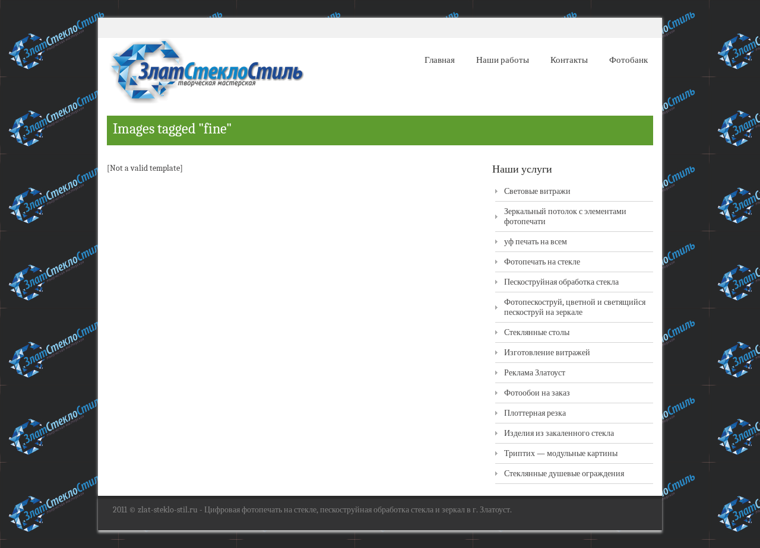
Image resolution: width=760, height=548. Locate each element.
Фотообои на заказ (537, 393)
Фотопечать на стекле (542, 262)
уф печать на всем (535, 242)
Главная (440, 60)
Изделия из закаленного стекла (559, 433)
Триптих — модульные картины (561, 453)
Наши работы (502, 60)
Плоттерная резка (535, 413)
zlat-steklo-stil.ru (168, 510)
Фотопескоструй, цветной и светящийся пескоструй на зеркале (574, 307)
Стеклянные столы (536, 332)
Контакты (569, 60)
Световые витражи (537, 191)
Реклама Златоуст (534, 373)
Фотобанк (628, 60)
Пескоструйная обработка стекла (561, 282)
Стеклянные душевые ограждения (564, 474)
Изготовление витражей (547, 353)
